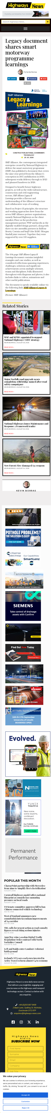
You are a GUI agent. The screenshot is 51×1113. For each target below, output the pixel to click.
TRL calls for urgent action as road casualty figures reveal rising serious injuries (26, 929)
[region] (25, 1092)
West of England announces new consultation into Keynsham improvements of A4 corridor (25, 919)
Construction (19, 153)
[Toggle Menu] (25, 29)
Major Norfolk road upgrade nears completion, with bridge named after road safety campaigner (25, 382)
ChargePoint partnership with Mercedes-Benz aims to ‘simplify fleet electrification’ (25, 887)
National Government (35, 153)
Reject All (25, 1108)
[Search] (47, 22)
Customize (25, 1101)
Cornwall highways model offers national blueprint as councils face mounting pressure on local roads (24, 898)
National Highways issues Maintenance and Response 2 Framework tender (26, 425)
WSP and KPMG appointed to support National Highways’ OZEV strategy (23, 338)
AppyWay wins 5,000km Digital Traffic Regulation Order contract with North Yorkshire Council (23, 940)
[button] (12, 78)
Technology (29, 155)
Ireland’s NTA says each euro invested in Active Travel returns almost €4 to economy (26, 959)
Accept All (25, 1095)
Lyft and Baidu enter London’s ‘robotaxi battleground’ (24, 950)
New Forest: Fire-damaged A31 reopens (24, 465)
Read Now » (9, 347)
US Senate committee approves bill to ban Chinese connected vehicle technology (24, 908)
